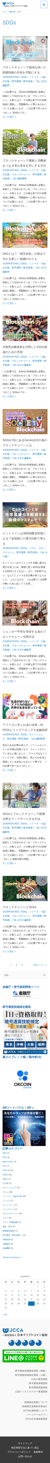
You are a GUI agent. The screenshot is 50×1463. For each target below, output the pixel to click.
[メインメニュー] (43, 4)
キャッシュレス (9, 1187)
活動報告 (6, 1244)
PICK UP (6, 1170)
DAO (4, 1153)
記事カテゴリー (13, 1148)
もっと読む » (9, 116)
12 (19, 1295)
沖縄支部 (6, 1239)
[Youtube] (25, 1343)
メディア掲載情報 (10, 1222)
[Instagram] (32, 1343)
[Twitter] (18, 1343)
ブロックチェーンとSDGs (19, 907)
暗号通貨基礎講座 (38, 1383)
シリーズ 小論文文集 (12, 1196)
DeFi (5, 1157)
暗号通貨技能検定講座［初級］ (31, 1370)
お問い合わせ (25, 1456)
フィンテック (8, 1209)
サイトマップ (25, 1443)
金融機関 (6, 1248)
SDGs (24, 77)
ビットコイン (8, 1205)
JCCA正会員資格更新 (36, 1418)
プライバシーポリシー (19, 1452)
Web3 (5, 1179)
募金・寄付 (7, 1226)
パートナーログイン (37, 1414)
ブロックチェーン (21, 174)
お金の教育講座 (39, 1379)
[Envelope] (39, 1343)
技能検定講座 (8, 1231)
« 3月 (5, 1314)
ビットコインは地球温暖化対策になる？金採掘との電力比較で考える (24, 538)
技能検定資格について (35, 1402)
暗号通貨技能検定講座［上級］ (31, 1375)
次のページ (40, 965)
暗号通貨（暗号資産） (23, 81)
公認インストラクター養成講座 (31, 1391)
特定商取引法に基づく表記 (25, 1447)
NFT (4, 1166)
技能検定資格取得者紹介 (34, 1406)
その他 (5, 1183)
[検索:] (25, 975)
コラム (32, 548)
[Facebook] (11, 1343)
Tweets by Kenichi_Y (12, 1257)
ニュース (6, 1200)
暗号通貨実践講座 (38, 1387)
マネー (5, 1218)
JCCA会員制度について (35, 1410)
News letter (8, 1161)
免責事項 (38, 1452)
